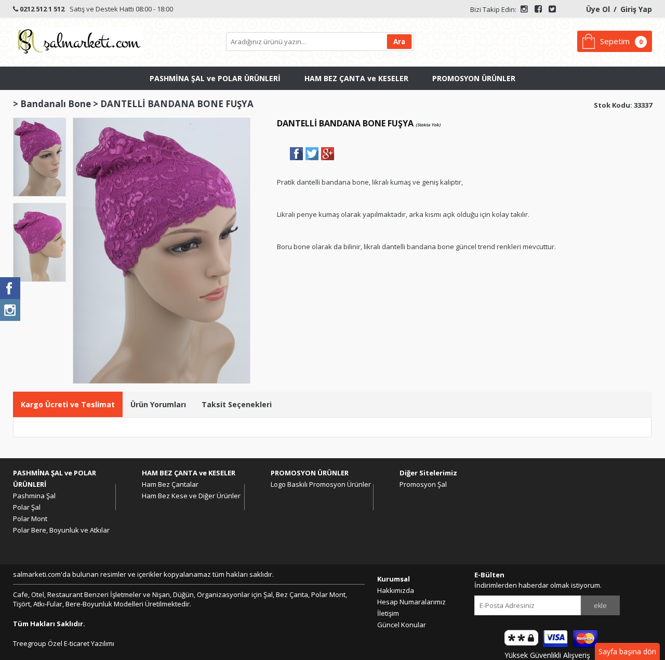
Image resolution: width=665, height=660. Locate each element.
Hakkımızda (395, 590)
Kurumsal (393, 579)
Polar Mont (30, 518)
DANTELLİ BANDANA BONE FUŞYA (177, 104)
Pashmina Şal (34, 495)
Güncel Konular (401, 624)
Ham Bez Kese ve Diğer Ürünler (191, 495)
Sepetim (615, 41)
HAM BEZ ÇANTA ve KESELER (356, 78)
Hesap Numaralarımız (411, 601)
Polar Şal (27, 507)
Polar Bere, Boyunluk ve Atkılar (61, 530)
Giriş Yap (636, 9)
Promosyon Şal (423, 484)
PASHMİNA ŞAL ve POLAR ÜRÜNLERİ (215, 78)
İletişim (388, 613)
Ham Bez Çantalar (170, 484)
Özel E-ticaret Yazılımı (80, 643)
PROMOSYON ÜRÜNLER (473, 78)
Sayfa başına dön (627, 651)
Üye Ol (598, 9)
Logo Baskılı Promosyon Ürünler (321, 484)
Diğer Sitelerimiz (428, 472)
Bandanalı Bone (55, 104)
